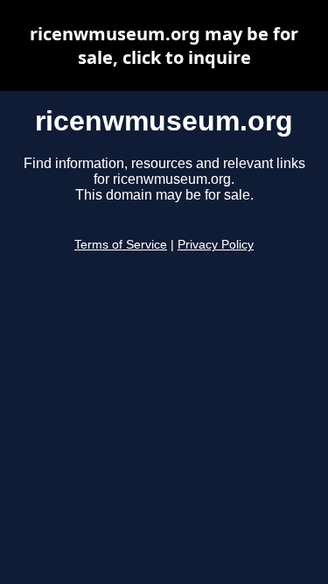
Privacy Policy (216, 244)
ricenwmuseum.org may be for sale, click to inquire (164, 45)
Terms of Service (120, 244)
